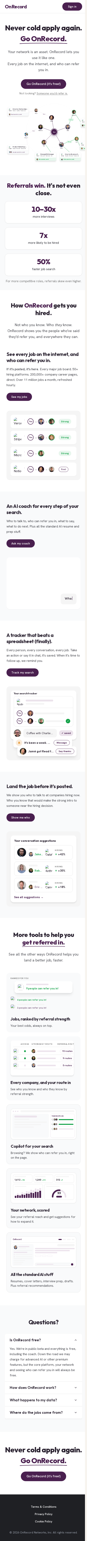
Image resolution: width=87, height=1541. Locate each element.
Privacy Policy (42, 1528)
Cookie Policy (42, 1535)
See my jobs (19, 401)
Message (60, 747)
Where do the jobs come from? (36, 1417)
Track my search (22, 677)
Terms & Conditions (42, 1520)
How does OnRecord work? (33, 1392)
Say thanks (63, 755)
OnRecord (16, 6)
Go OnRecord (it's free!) (42, 84)
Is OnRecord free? (25, 1344)
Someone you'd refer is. (51, 93)
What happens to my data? (33, 1404)
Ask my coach (20, 548)
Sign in (70, 6)
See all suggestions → (29, 901)
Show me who (20, 822)
